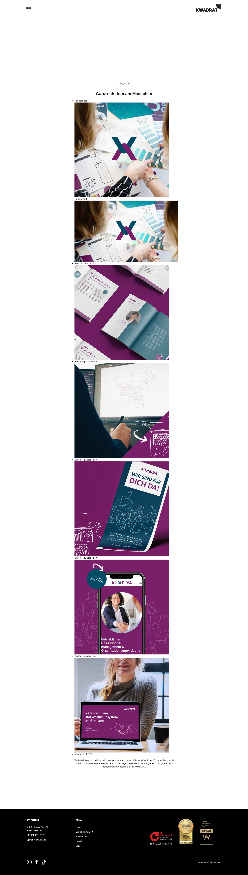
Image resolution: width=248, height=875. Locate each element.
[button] (28, 8)
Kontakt (79, 841)
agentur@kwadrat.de (36, 839)
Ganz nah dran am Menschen (124, 93)
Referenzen (81, 836)
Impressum (202, 862)
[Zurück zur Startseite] (209, 8)
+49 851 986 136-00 (35, 835)
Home (79, 827)
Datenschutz (216, 862)
